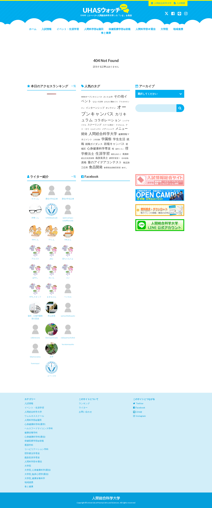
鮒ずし (124, 168)
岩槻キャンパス (114, 143)
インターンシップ (95, 107)
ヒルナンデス (95, 129)
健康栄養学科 (31, 432)
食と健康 (106, 32)
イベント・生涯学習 (68, 28)
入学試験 (96, 140)
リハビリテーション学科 (36, 449)
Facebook (140, 407)
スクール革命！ (109, 125)
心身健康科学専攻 (99, 148)
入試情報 (47, 28)
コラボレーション (107, 120)
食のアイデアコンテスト (105, 162)
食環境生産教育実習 (112, 167)
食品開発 (96, 167)
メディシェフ (108, 129)
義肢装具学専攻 (32, 457)
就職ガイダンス (94, 144)
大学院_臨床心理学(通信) (36, 474)
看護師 (125, 154)
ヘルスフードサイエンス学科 (39, 428)
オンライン (111, 108)
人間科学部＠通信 (146, 28)
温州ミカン (119, 149)
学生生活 (119, 139)
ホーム (32, 28)
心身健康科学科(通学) (35, 424)
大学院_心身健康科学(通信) (38, 469)
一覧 (73, 85)
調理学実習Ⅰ (114, 158)
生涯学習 (102, 153)
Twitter (139, 403)
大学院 (164, 28)
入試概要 (180, 3)
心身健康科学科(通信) (35, 436)
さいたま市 (108, 97)
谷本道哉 (125, 158)
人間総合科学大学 (162, 3)
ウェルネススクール (34, 416)
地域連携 (178, 28)
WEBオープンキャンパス (91, 97)
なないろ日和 (98, 102)
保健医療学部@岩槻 (120, 28)
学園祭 (106, 139)
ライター (83, 407)
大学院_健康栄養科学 (35, 478)
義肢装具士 (101, 157)
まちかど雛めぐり (111, 102)
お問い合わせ (85, 411)
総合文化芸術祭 (87, 158)
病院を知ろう (116, 154)
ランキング (84, 403)
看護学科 (29, 445)
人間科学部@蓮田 (94, 28)
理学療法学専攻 (32, 453)
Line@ (139, 411)
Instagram (141, 416)
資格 (83, 162)
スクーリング (94, 124)
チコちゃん (120, 125)
